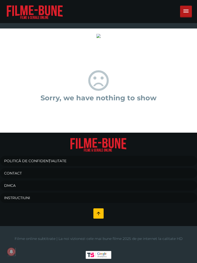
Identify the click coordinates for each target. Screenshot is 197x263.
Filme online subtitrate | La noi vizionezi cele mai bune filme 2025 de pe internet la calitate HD (99, 238)
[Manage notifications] (11, 252)
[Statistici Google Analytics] (98, 254)
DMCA (10, 185)
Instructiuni (17, 198)
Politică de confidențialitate (35, 161)
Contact (13, 173)
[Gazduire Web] (98, 35)
